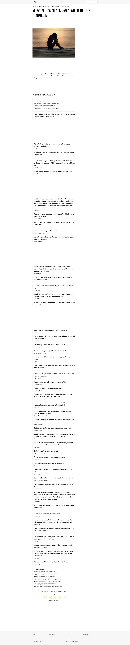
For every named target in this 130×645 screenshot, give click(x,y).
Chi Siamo (68, 634)
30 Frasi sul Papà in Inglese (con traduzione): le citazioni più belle (48, 581)
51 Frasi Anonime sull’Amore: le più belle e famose (45, 105)
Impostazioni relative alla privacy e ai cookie (74, 641)
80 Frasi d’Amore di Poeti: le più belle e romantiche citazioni (47, 108)
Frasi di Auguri (52, 636)
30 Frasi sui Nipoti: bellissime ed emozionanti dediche (45, 583)
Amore (40, 6)
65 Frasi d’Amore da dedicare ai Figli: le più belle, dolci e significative (48, 586)
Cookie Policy (85, 636)
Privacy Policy (86, 634)
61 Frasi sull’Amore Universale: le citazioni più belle (45, 107)
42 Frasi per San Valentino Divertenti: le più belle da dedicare (47, 103)
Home (33, 6)
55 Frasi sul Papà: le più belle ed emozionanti (44, 585)
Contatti (67, 640)
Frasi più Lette (52, 634)
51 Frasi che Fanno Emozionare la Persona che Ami (45, 102)
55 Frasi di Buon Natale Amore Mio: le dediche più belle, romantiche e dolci (50, 580)
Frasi (57, 2)
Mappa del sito (69, 636)
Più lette (62, 2)
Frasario (34, 2)
